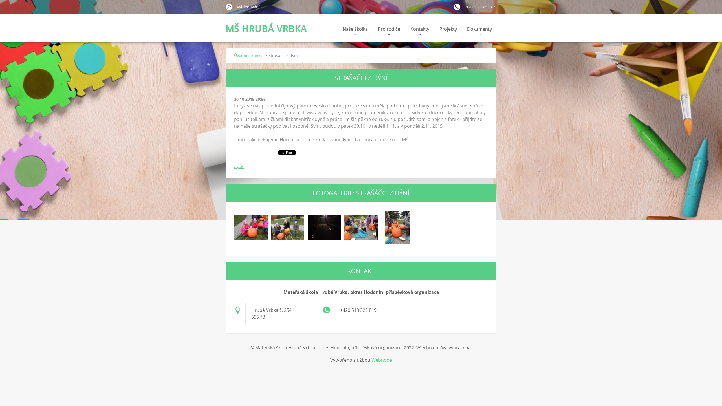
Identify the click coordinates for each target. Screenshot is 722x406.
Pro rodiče (389, 29)
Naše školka (355, 29)
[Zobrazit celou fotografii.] (251, 227)
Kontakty (419, 29)
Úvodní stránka (248, 55)
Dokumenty (479, 29)
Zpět (239, 166)
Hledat (229, 7)
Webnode (381, 360)
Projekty (448, 29)
